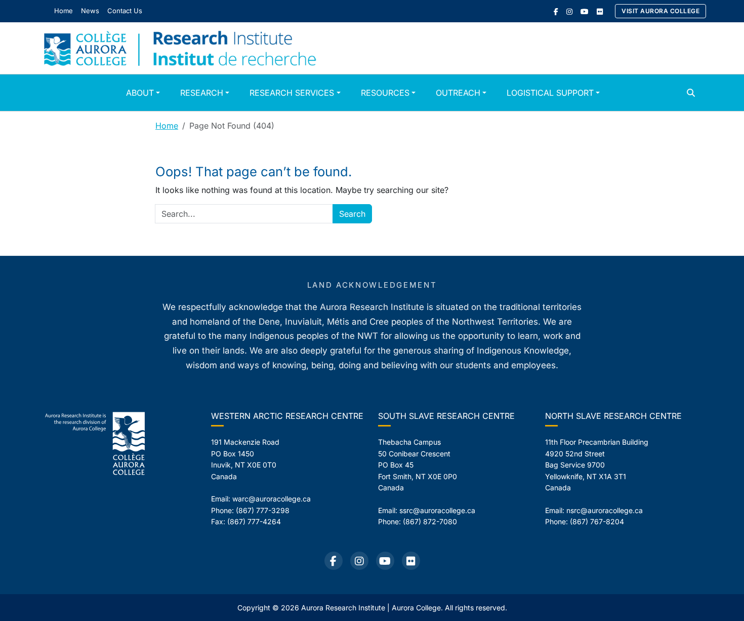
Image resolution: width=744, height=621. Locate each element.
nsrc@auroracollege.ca (604, 510)
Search (352, 214)
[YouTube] (585, 11)
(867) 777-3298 (263, 510)
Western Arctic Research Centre (287, 416)
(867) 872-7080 (430, 521)
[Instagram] (569, 11)
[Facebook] (556, 11)
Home (166, 126)
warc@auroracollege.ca (271, 498)
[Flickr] (600, 11)
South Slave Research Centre (446, 416)
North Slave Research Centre (613, 416)
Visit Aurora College (660, 11)
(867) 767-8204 (597, 521)
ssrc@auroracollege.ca (437, 510)
